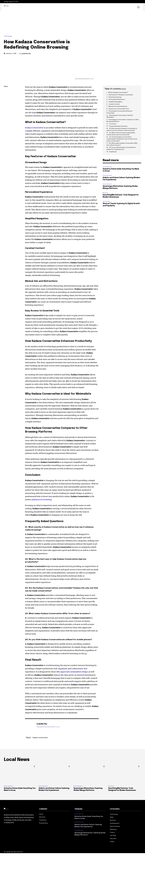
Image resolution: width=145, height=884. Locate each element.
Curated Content (114, 104)
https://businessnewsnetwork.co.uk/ (48, 727)
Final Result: (113, 152)
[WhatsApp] (6, 105)
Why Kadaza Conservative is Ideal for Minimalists (120, 116)
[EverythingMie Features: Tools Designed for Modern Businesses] (124, 774)
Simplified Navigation (115, 102)
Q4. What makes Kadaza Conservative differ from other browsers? (122, 144)
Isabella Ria (26, 53)
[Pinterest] (6, 100)
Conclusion (112, 124)
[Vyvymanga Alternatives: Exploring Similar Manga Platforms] (89, 774)
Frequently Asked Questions (118, 126)
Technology (8, 36)
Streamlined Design (115, 97)
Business (105, 193)
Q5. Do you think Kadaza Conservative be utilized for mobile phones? (121, 148)
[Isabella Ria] (30, 727)
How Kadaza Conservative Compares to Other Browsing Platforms (123, 120)
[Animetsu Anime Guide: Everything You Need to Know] (20, 774)
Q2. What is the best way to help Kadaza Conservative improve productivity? (121, 133)
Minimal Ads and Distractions (117, 106)
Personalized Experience (117, 99)
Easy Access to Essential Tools (119, 109)
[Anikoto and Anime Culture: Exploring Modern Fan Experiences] (55, 774)
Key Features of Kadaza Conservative (121, 95)
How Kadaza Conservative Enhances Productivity (119, 112)
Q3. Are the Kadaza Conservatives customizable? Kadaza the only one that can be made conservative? (122, 139)
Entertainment (107, 167)
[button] (138, 7)
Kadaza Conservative (40, 737)
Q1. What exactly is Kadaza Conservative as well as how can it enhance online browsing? (122, 129)
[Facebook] (6, 91)
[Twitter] (6, 96)
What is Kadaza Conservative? (118, 92)
